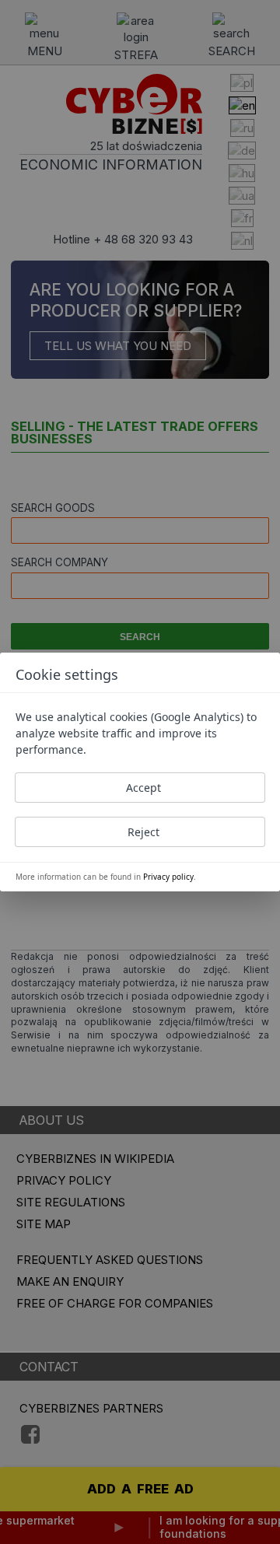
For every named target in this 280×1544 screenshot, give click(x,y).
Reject (143, 832)
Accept (143, 787)
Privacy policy (168, 876)
